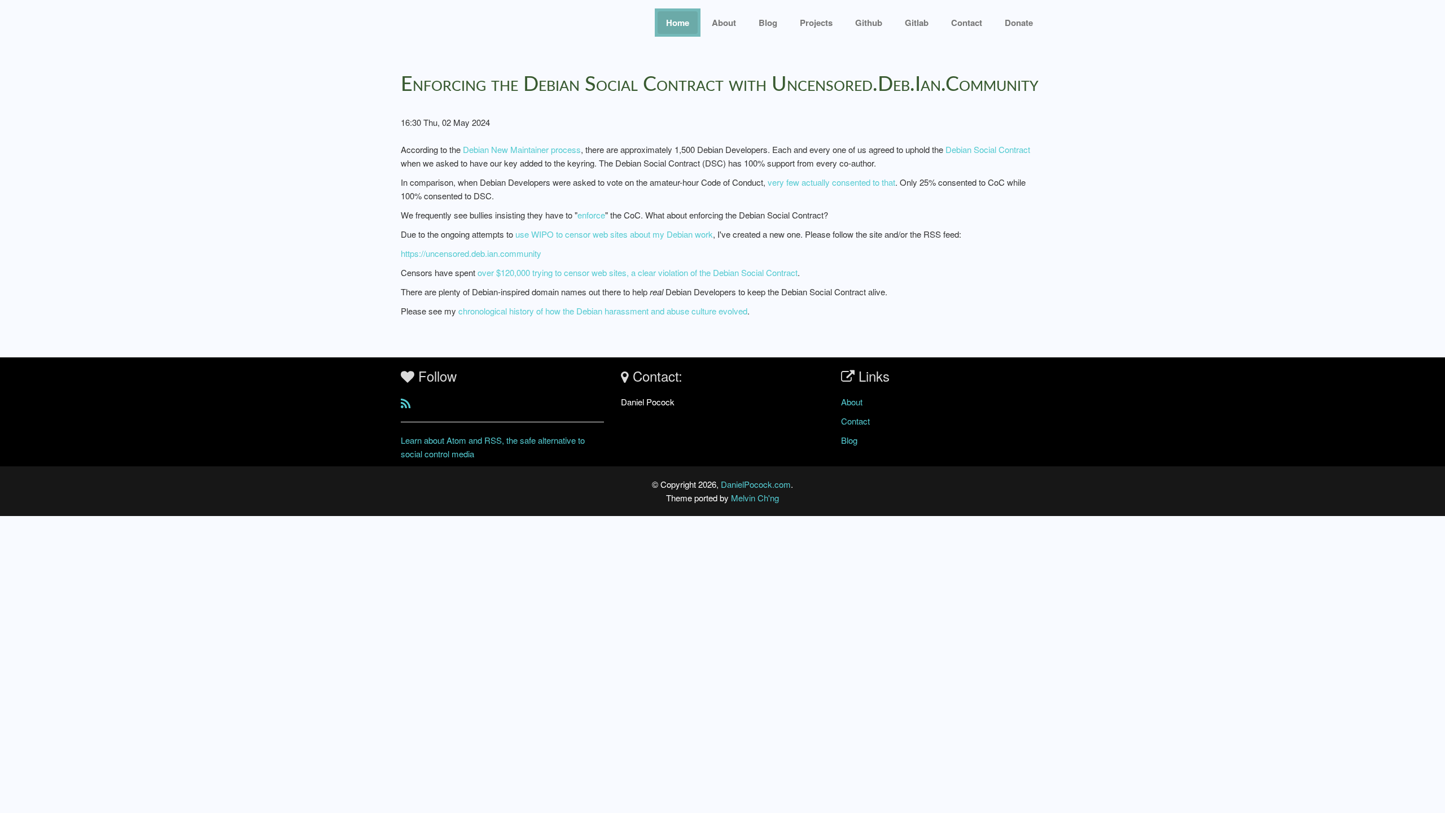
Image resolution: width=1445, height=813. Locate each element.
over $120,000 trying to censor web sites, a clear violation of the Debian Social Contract (638, 272)
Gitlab (917, 22)
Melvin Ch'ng (755, 498)
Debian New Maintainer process (522, 149)
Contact (855, 421)
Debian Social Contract (987, 149)
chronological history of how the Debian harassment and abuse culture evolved (602, 311)
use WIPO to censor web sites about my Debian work (614, 234)
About (724, 22)
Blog (768, 22)
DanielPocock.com (756, 484)
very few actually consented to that (831, 182)
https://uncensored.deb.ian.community (471, 253)
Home (677, 22)
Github (868, 22)
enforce (591, 215)
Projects (816, 22)
